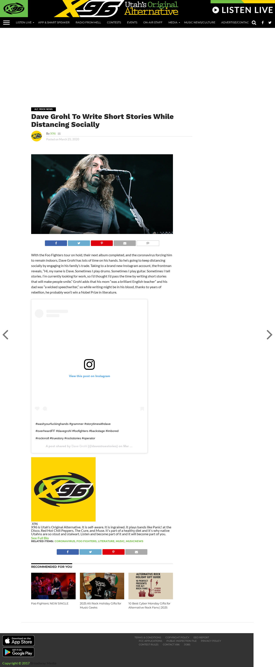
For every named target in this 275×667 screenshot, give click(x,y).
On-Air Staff (152, 22)
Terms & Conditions (147, 637)
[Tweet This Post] (79, 242)
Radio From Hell (88, 22)
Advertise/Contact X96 (238, 22)
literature (106, 541)
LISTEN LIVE (24, 22)
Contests (114, 22)
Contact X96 (171, 644)
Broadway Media (43, 663)
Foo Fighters (86, 541)
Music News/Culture (199, 22)
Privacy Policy (211, 640)
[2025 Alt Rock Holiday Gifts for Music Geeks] (102, 598)
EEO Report (201, 637)
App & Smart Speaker (54, 22)
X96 (53, 133)
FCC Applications (150, 640)
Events (132, 22)
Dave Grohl (79, 446)
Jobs (187, 644)
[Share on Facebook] (56, 242)
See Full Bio (40, 538)
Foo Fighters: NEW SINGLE (50, 603)
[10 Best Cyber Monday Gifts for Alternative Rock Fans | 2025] (150, 598)
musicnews (134, 541)
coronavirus (65, 541)
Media (172, 22)
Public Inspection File (182, 640)
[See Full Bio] (51, 538)
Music (120, 541)
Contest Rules (149, 644)
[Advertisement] (148, 64)
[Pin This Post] (102, 242)
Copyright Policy (177, 637)
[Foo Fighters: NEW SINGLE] (53, 598)
